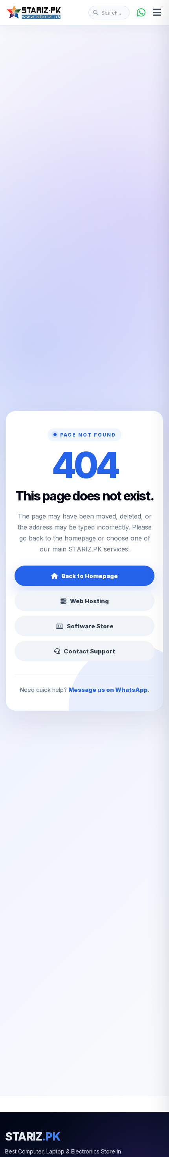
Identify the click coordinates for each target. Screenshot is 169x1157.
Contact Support (89, 651)
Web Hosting (89, 601)
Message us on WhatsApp (108, 689)
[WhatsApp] (141, 12)
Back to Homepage (89, 576)
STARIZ (32, 1136)
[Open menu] (157, 12)
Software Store (90, 626)
